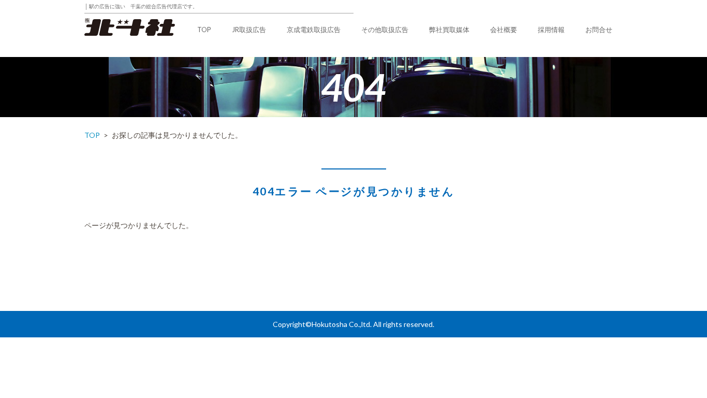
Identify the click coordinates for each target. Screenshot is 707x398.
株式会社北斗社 (129, 27)
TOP (204, 29)
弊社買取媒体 (449, 29)
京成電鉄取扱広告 (314, 29)
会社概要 (503, 29)
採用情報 (551, 29)
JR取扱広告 (249, 29)
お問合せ (598, 29)
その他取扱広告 (384, 29)
